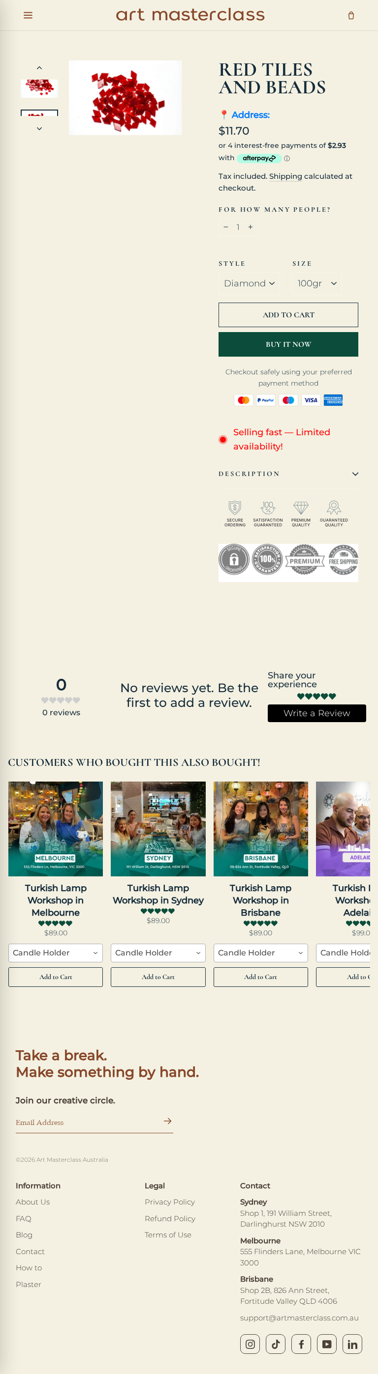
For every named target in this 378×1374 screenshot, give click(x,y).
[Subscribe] (165, 1123)
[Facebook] (301, 1344)
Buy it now (289, 344)
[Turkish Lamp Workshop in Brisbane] (261, 829)
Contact (30, 1251)
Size (302, 264)
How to (29, 1267)
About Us (33, 1201)
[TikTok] (275, 1344)
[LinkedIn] (352, 1344)
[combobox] (55, 953)
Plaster (28, 1284)
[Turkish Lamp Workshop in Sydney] (158, 829)
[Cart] (351, 15)
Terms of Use (168, 1234)
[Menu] (28, 15)
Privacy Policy (170, 1201)
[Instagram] (250, 1344)
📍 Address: (244, 115)
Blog (24, 1234)
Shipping (285, 176)
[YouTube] (327, 1344)
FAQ (24, 1218)
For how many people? (275, 210)
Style (232, 264)
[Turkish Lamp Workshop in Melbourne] (55, 829)
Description (250, 474)
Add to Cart (55, 977)
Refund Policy (170, 1218)
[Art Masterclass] (190, 15)
